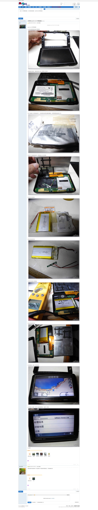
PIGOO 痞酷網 (18, 11)
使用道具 (74, 464)
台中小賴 (45, 456)
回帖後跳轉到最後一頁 (41, 502)
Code (33, 494)
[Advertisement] (49, 14)
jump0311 (41, 456)
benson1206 (21, 466)
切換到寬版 (79, 0)
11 (29, 454)
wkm (33, 480)
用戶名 (61, 3)
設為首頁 (20, 0)
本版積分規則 (77, 502)
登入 (50, 498)
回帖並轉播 (34, 502)
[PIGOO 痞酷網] (24, 3)
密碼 (61, 4)
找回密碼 (78, 3)
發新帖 (20, 18)
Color (29, 494)
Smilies (34, 494)
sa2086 (49, 456)
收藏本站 (22, 0)
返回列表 (78, 18)
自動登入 (75, 3)
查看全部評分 (30, 456)
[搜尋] (44, 9)
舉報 (77, 464)
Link (30, 494)
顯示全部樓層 (38, 466)
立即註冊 (78, 4)
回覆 (29, 464)
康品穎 (34, 456)
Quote (32, 494)
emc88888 (37, 456)
